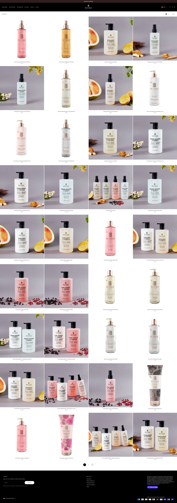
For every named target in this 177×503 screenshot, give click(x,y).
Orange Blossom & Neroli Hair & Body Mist (22, 111)
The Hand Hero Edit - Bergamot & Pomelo (22, 408)
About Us (32, 7)
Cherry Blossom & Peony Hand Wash (22, 458)
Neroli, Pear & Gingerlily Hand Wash (110, 359)
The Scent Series (12, 7)
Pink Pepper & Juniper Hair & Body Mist (110, 408)
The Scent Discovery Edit (110, 210)
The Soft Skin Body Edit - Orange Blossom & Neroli (22, 359)
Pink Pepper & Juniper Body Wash (66, 309)
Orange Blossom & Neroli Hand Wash (155, 210)
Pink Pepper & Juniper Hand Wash (22, 309)
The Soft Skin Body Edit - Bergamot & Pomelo (155, 260)
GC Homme (27, 7)
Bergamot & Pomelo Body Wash (66, 260)
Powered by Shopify (161, 497)
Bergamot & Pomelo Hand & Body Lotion (22, 260)
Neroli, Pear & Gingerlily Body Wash (155, 359)
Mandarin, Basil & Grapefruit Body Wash (110, 309)
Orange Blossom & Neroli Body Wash (66, 210)
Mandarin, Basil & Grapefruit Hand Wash (155, 309)
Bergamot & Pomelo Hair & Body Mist (111, 111)
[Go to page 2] (92, 464)
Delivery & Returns (90, 480)
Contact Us (89, 478)
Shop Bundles (4, 7)
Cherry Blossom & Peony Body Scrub (66, 458)
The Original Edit (20, 7)
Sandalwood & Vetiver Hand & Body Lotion (22, 210)
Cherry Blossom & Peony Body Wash (111, 260)
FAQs (88, 486)
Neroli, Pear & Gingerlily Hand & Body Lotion (155, 111)
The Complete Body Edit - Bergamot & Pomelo (111, 458)
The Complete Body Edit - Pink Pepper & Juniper (66, 408)
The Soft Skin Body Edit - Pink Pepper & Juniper (66, 359)
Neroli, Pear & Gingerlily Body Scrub (155, 408)
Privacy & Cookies (90, 482)
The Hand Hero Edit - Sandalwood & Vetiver (155, 458)
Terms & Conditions (91, 484)
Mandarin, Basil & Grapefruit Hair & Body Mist (66, 111)
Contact (37, 7)
